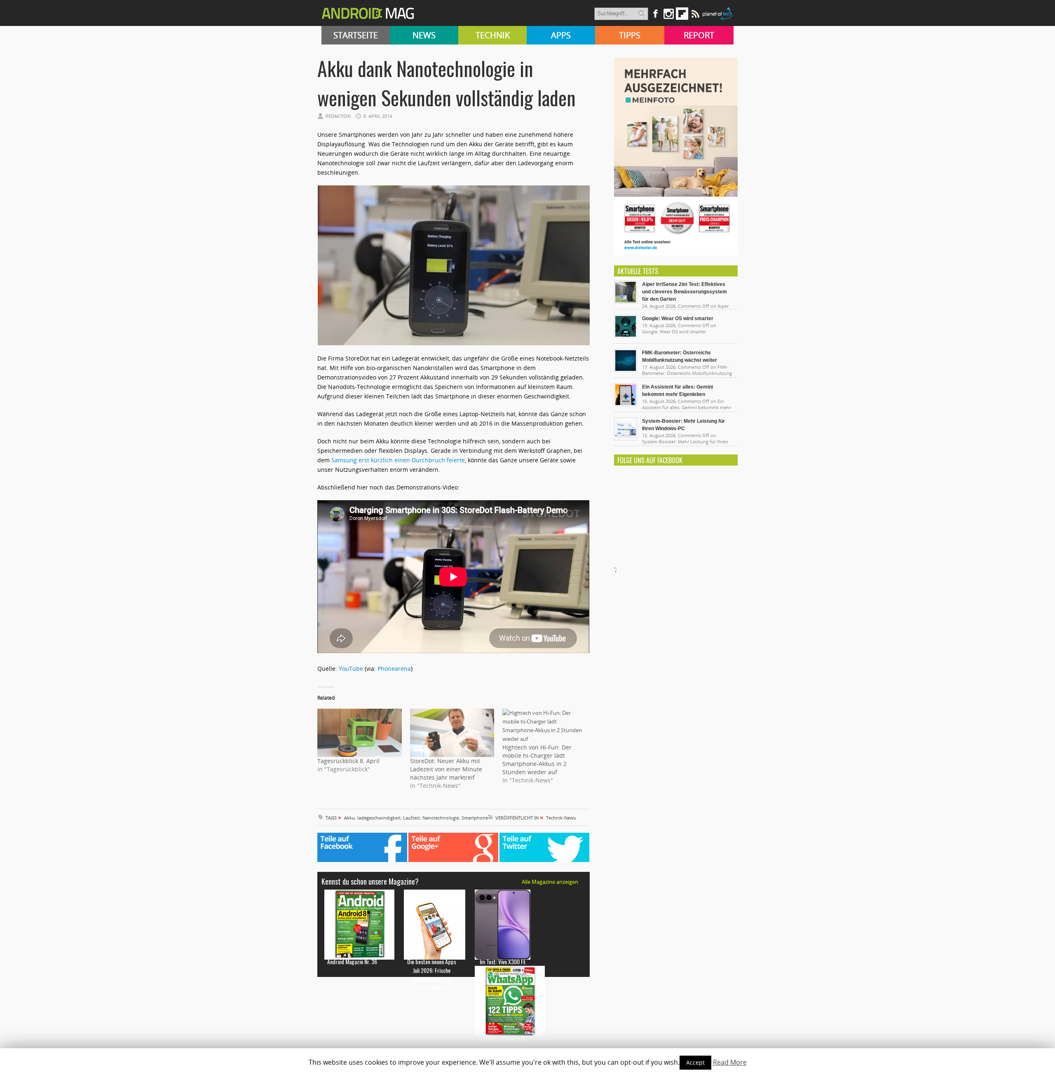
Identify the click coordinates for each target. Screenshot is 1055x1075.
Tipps (629, 35)
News (424, 35)
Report (699, 35)
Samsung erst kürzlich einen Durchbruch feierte (398, 460)
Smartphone (475, 818)
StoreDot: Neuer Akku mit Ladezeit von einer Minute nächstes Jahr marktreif (446, 769)
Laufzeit (411, 818)
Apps (561, 35)
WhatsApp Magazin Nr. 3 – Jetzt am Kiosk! (502, 1042)
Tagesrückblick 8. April (348, 761)
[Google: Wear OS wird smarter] (625, 336)
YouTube (351, 668)
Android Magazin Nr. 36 (352, 961)
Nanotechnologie (440, 818)
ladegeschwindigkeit (379, 818)
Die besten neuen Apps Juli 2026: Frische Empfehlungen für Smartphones (431, 974)
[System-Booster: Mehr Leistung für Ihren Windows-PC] (625, 438)
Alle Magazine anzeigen (550, 881)
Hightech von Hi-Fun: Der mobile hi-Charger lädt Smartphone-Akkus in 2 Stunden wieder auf (537, 759)
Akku (349, 818)
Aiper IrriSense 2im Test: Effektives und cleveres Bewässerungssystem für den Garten (684, 291)
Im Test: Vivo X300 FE (503, 961)
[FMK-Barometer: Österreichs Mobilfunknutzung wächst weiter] (625, 370)
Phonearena (394, 668)
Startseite (355, 35)
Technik (493, 35)
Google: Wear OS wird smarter (677, 318)
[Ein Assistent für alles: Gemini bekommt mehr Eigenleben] (625, 404)
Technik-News (561, 818)
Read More (730, 1062)
